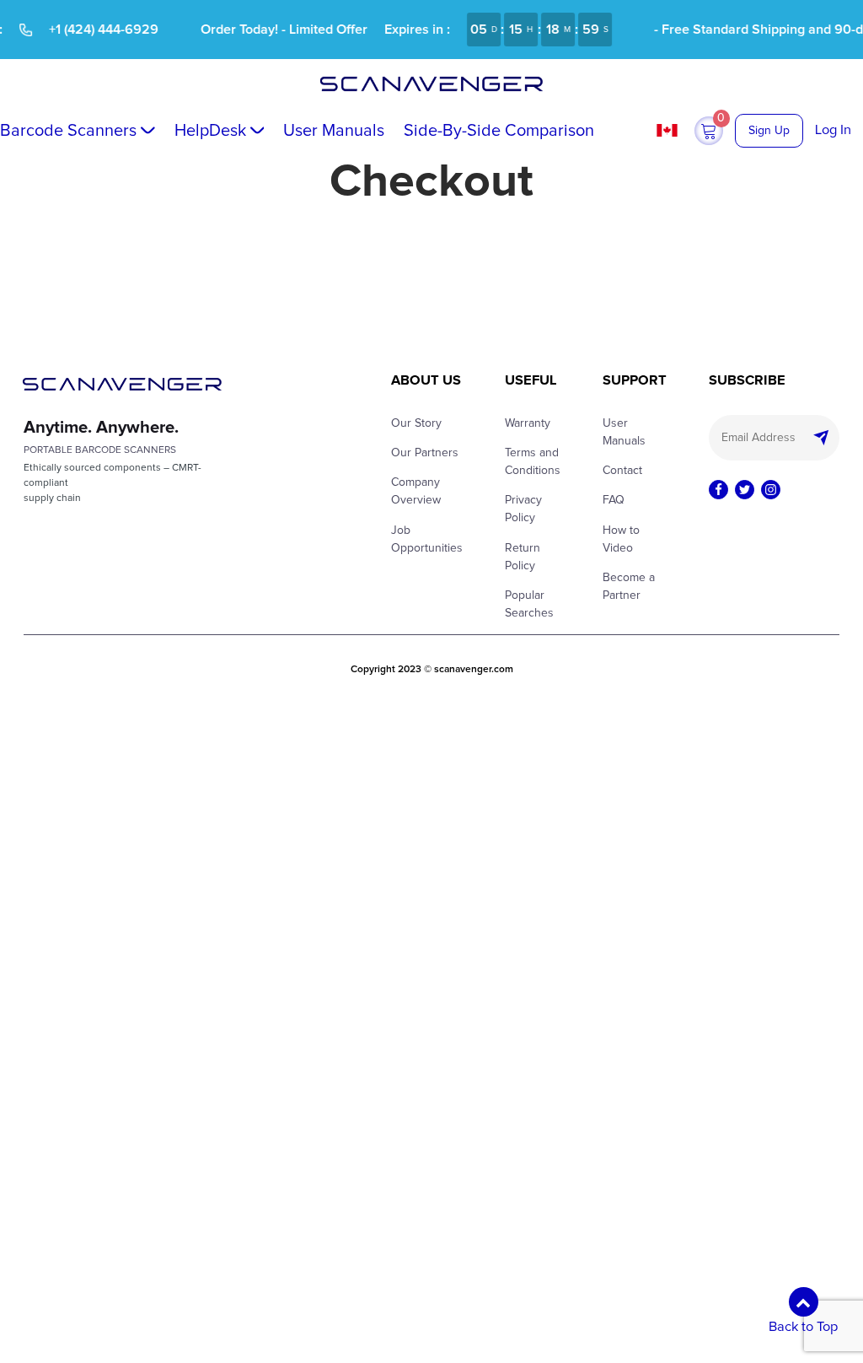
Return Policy (522, 557)
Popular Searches (529, 604)
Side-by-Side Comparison (499, 130)
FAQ (613, 500)
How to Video (621, 539)
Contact (622, 471)
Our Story (416, 423)
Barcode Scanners (68, 130)
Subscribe (825, 438)
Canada (669, 130)
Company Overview (416, 491)
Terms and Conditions (532, 462)
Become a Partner (629, 586)
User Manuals (333, 130)
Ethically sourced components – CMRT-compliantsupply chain (112, 483)
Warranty (527, 423)
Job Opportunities (427, 539)
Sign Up (769, 131)
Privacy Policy (523, 509)
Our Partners (424, 453)
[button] (708, 130)
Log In (833, 130)
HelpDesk (210, 130)
